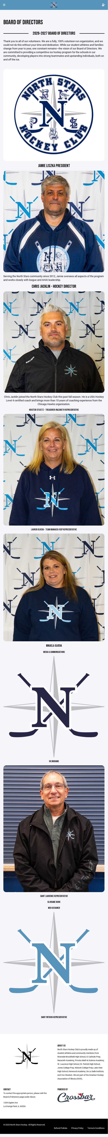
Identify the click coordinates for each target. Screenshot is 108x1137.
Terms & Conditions (95, 1128)
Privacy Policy (77, 1128)
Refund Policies (60, 1128)
